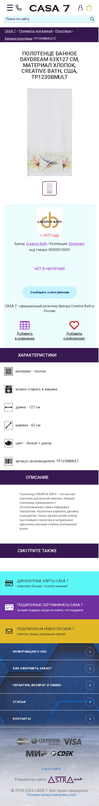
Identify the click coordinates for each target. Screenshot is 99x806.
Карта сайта (51, 769)
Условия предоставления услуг (51, 794)
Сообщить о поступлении (49, 292)
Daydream (77, 244)
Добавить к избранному (74, 336)
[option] (49, 188)
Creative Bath (36, 244)
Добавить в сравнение (25, 336)
